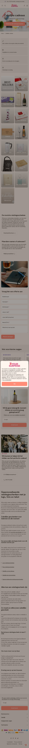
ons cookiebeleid (7, 380)
